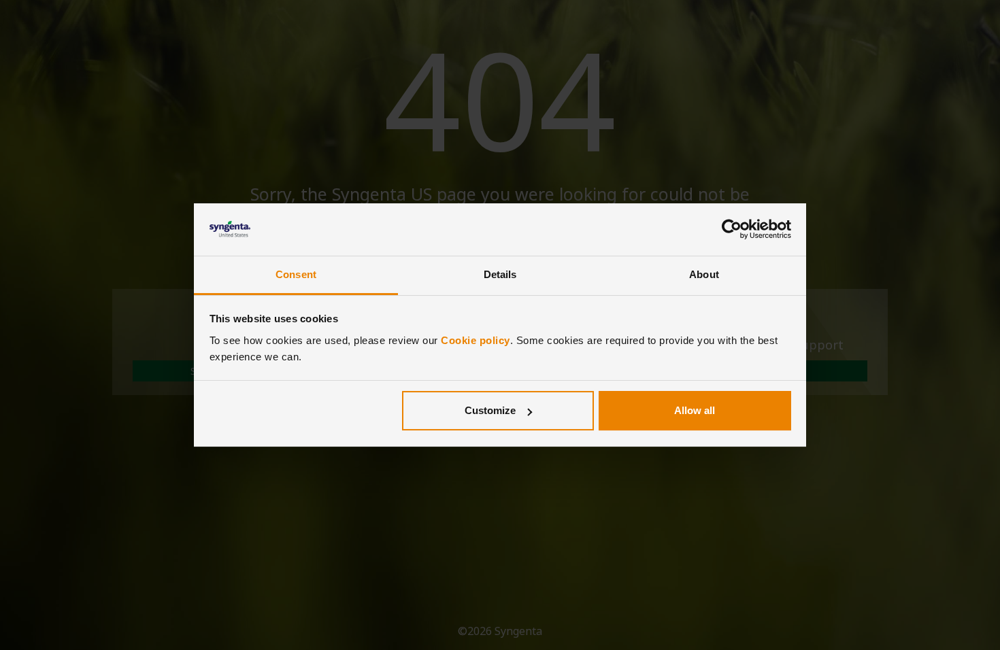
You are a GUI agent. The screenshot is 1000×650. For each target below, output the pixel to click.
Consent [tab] (296, 274)
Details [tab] (500, 274)
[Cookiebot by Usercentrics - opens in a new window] (731, 230)
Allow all (694, 410)
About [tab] (704, 274)
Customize (490, 410)
